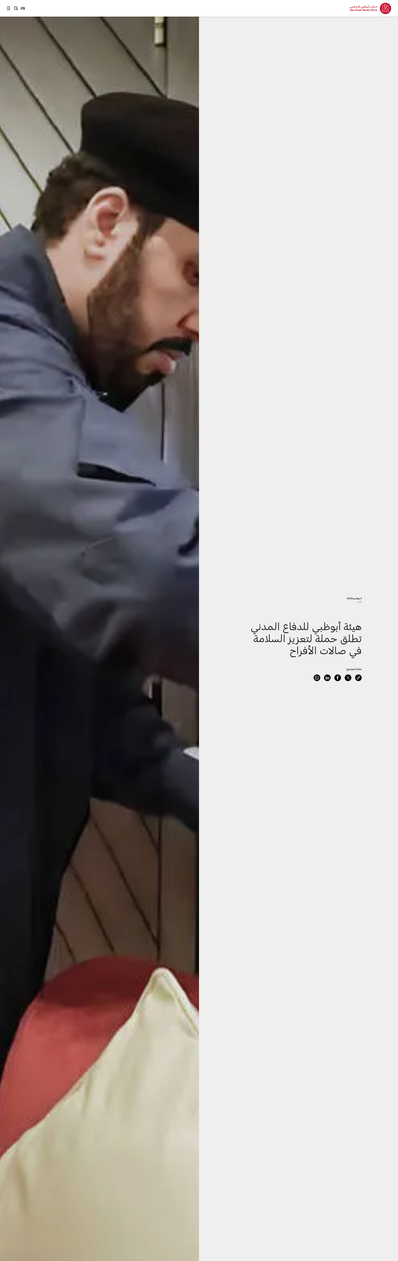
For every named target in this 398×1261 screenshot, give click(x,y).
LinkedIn (327, 677)
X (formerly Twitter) (348, 677)
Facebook (337, 677)
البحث (16, 8)
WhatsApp (317, 677)
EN (23, 8)
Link (358, 677)
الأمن (359, 601)
